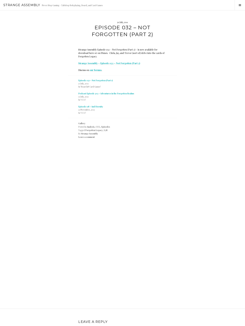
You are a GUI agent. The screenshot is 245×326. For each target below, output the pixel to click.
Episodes (105, 126)
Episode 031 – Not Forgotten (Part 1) (95, 80)
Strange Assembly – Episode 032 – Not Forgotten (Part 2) (109, 63)
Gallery (81, 123)
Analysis (91, 126)
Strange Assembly (21, 5)
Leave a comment (86, 137)
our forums (96, 70)
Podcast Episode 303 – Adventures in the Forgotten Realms (106, 93)
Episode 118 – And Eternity (90, 106)
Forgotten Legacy (94, 130)
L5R (105, 130)
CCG (98, 126)
